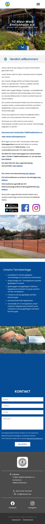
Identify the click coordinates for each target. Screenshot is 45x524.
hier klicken (6, 159)
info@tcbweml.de (24, 494)
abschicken (22, 444)
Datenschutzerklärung (35, 438)
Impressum (16, 520)
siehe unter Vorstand (24, 491)
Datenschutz (28, 520)
